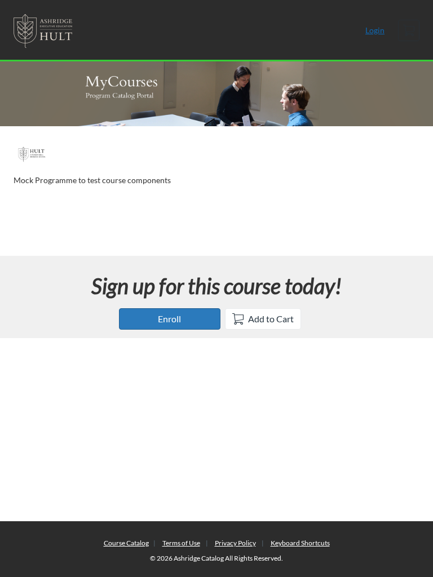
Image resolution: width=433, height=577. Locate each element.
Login (375, 30)
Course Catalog (126, 543)
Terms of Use (181, 543)
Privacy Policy (235, 543)
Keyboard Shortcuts (300, 543)
